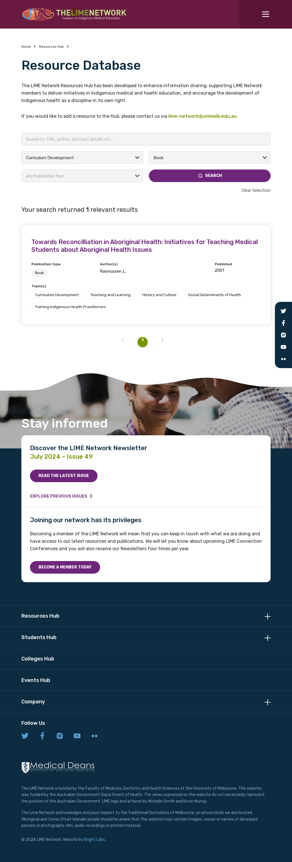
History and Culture (159, 295)
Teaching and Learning (110, 295)
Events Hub (35, 680)
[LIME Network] (74, 14)
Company (33, 702)
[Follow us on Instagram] (59, 736)
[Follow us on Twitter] (25, 736)
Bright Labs (94, 839)
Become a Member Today (65, 567)
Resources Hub (51, 47)
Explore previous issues (58, 496)
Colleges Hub (37, 659)
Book (39, 273)
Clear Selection (256, 190)
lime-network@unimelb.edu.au (202, 116)
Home (26, 47)
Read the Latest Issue (63, 475)
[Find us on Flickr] (94, 736)
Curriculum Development (57, 295)
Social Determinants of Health (214, 295)
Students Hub (38, 637)
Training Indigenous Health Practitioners (70, 307)
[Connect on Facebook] (42, 736)
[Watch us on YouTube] (77, 736)
